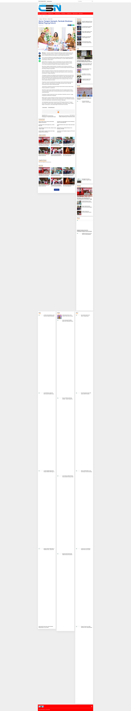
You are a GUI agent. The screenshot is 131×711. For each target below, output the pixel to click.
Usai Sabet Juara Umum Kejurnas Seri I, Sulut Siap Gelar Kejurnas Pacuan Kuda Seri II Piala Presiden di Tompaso (87, 74)
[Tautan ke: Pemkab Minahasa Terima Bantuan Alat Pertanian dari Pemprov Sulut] (79, 202)
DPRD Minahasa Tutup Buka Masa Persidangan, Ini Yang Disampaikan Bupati (49, 115)
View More (57, 189)
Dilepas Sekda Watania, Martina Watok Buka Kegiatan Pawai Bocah (46, 122)
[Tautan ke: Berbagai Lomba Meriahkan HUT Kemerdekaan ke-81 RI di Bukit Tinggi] (84, 192)
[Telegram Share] (72, 25)
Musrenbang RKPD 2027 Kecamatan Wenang (84, 98)
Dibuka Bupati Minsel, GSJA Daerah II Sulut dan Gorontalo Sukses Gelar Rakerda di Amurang (86, 69)
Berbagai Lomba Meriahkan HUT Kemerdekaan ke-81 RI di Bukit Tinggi (44, 145)
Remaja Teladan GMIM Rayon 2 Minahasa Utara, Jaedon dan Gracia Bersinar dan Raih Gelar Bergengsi (49, 549)
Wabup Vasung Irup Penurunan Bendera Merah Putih (44, 155)
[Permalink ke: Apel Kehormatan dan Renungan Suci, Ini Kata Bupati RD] (69, 150)
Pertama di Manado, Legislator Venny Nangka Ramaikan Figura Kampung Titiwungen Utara (86, 102)
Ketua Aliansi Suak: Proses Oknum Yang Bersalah (85, 315)
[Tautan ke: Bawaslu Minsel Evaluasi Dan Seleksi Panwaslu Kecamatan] (59, 591)
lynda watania (44, 107)
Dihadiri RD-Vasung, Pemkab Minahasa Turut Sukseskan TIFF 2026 (64, 128)
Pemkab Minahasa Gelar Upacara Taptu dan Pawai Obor (66, 125)
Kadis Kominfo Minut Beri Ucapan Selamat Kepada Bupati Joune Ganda (46, 627)
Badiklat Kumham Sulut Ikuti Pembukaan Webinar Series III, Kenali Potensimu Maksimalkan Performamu (84, 231)
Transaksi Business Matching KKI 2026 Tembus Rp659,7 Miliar (87, 27)
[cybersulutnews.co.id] (50, 7)
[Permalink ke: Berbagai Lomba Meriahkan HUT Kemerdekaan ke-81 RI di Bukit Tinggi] (44, 140)
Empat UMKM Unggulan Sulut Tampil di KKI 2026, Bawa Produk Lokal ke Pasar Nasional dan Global (87, 32)
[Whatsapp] (73, 25)
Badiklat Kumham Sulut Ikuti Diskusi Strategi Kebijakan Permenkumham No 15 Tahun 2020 (87, 234)
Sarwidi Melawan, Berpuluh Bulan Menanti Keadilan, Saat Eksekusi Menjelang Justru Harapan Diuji (49, 393)
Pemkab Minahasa (51, 107)
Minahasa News (41, 25)
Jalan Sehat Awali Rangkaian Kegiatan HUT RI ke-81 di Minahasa (66, 131)
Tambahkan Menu (49, 1)
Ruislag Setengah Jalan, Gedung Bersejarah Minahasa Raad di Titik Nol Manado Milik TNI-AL (84, 61)
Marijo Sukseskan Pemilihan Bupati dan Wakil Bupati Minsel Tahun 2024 (67, 321)
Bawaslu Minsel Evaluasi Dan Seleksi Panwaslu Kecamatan (67, 554)
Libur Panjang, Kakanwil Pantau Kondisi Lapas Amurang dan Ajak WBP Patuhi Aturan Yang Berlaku (68, 476)
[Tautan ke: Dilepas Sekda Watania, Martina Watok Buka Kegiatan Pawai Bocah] (79, 207)
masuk (44, 162)
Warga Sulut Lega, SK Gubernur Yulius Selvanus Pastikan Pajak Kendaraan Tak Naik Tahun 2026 (67, 115)
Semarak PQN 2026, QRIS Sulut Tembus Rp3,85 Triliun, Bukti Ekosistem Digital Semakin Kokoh (86, 42)
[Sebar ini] (68, 25)
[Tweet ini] (70, 25)
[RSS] (58, 112)
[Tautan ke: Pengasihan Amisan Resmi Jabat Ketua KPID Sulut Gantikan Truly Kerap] (79, 80)
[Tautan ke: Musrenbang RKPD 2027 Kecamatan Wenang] (84, 92)
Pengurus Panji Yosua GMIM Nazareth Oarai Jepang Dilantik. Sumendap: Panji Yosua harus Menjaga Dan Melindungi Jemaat (86, 627)
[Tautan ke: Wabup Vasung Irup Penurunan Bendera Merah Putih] (79, 212)
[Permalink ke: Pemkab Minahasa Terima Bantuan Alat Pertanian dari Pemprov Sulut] (56, 140)
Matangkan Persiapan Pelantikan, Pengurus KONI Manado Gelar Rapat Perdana (86, 179)
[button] (92, 1)
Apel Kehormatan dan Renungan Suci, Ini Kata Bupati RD (46, 125)
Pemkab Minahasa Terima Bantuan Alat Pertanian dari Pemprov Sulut (56, 145)
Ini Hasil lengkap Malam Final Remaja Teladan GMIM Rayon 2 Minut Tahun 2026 (49, 471)
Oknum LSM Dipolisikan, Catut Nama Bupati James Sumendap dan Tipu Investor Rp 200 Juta (86, 471)
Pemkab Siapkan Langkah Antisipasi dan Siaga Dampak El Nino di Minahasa (46, 131)
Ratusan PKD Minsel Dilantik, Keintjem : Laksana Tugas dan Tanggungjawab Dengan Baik (67, 398)
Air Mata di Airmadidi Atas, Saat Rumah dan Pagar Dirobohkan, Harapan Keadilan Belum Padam (49, 315)
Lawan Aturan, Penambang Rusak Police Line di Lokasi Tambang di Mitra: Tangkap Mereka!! (85, 549)
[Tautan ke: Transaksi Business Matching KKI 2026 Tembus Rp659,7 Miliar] (79, 28)
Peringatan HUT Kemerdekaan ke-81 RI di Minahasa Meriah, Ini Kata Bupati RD (65, 122)
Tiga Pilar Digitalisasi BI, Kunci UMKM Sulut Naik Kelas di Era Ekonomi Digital (87, 22)
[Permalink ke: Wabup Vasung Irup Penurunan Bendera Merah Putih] (44, 150)
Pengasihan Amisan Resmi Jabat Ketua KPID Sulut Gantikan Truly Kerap (86, 79)
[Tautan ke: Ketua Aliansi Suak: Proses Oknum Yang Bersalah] (78, 353)
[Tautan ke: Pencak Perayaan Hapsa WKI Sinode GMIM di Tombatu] (78, 430)
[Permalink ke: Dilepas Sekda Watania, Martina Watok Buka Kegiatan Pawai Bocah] (69, 140)
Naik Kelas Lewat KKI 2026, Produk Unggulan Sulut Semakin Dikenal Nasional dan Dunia (87, 37)
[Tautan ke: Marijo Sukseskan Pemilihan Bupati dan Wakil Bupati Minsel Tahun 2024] (59, 358)
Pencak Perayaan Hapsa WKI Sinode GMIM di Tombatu (86, 393)
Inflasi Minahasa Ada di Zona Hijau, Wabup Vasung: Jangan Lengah (47, 128)
